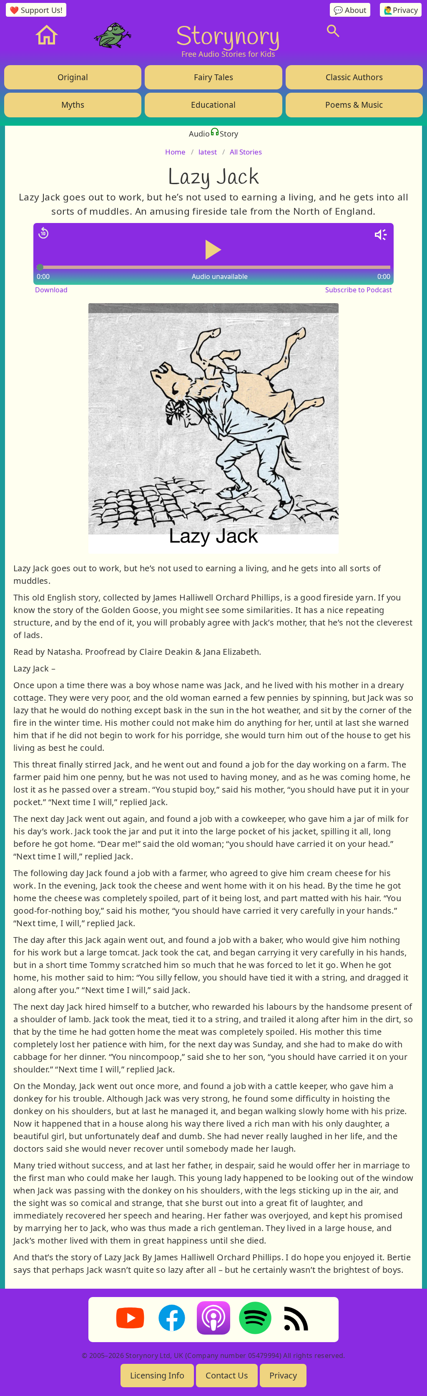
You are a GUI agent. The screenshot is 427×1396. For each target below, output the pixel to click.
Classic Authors (354, 77)
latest (207, 152)
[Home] (46, 35)
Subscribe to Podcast (358, 289)
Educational (213, 104)
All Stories (246, 152)
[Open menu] (384, 31)
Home (175, 152)
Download (51, 289)
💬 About (350, 10)
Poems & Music (354, 104)
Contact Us (227, 1375)
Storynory (228, 35)
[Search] (333, 31)
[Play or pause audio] (213, 250)
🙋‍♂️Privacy (401, 10)
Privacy (283, 1375)
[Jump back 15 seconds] (43, 233)
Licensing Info (157, 1375)
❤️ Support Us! (36, 10)
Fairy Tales (213, 77)
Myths (72, 104)
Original (73, 77)
